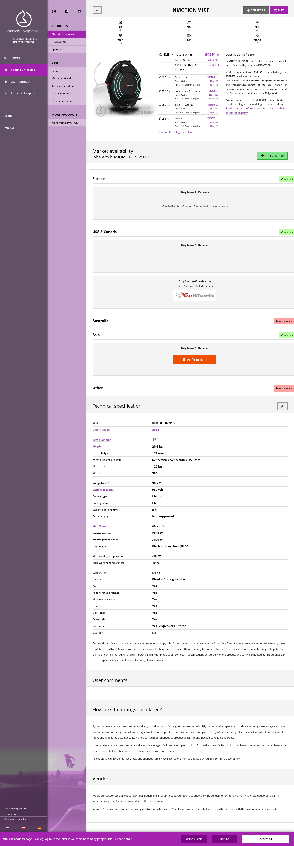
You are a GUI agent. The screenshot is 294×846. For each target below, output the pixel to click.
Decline (224, 839)
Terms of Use (11, 813)
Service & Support (22, 93)
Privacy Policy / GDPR (15, 808)
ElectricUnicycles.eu (23, 21)
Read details (124, 839)
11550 (212, 104)
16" (155, 439)
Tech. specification (63, 86)
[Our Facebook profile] (66, 11)
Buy (280, 10)
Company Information (15, 819)
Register (10, 127)
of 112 (213, 64)
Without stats (194, 839)
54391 (212, 54)
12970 (212, 77)
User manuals (20, 81)
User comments (61, 93)
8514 (213, 91)
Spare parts (59, 49)
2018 (155, 430)
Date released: (101, 429)
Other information (62, 101)
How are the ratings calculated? (176, 132)
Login (8, 116)
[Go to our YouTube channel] (79, 11)
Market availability (63, 78)
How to (15, 58)
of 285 (213, 60)
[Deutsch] (39, 828)
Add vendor (274, 156)
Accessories (59, 41)
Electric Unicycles (63, 34)
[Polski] (23, 828)
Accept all (265, 839)
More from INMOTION (65, 122)
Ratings (56, 71)
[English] (8, 828)
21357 (212, 118)
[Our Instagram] (53, 11)
